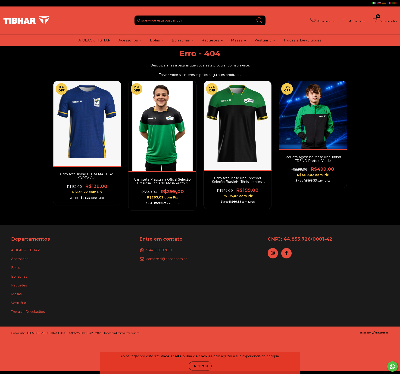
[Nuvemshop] (374, 333)
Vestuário (264, 40)
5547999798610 (159, 250)
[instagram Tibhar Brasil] (6, 3)
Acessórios (129, 40)
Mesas (237, 40)
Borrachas (181, 40)
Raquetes (211, 40)
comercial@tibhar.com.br (166, 259)
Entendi (200, 366)
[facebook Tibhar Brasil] (13, 3)
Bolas (155, 40)
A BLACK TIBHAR (94, 40)
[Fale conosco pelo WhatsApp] (392, 366)
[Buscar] (259, 20)
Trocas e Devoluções (303, 40)
